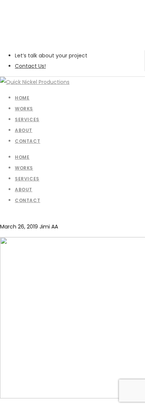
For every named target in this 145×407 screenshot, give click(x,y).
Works (24, 168)
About (23, 189)
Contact (27, 200)
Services (27, 179)
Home (22, 157)
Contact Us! (30, 66)
